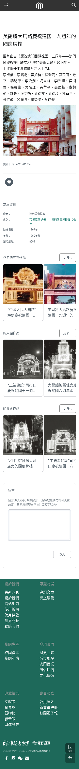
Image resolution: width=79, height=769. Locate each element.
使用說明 (11, 609)
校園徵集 (11, 653)
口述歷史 (11, 724)
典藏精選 (11, 693)
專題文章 (47, 592)
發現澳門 (47, 644)
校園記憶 (11, 658)
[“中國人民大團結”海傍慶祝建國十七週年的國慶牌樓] (23, 284)
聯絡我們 (11, 626)
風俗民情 (47, 670)
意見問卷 (11, 621)
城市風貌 (47, 658)
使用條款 (11, 615)
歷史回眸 (47, 653)
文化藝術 (47, 675)
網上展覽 (47, 598)
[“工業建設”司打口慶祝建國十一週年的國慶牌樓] (23, 359)
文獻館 (9, 702)
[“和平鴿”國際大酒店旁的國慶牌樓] (23, 435)
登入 (62, 554)
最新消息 (11, 592)
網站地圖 (11, 604)
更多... (67, 258)
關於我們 (11, 584)
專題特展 (47, 584)
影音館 (9, 719)
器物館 (9, 713)
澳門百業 (47, 664)
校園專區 (11, 644)
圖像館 (9, 707)
